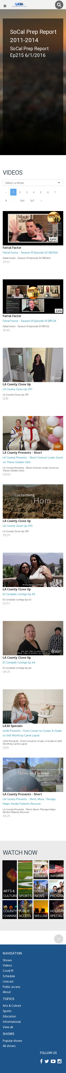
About (7, 992)
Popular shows (12, 1041)
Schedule (9, 976)
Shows (7, 960)
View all (8, 1027)
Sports (7, 1011)
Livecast (8, 981)
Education (9, 1016)
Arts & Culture (12, 1005)
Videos (7, 965)
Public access (11, 987)
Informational (12, 1022)
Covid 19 (8, 971)
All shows (9, 1046)
